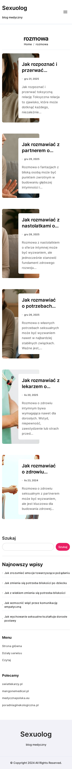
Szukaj (9, 538)
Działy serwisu (12, 653)
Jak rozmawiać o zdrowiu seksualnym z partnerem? (39, 475)
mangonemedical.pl (15, 691)
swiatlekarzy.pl (12, 684)
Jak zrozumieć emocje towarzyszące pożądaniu (37, 573)
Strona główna (12, 646)
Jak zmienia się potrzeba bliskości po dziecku (35, 583)
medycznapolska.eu (16, 698)
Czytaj (6, 660)
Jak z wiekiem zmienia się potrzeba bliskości (34, 593)
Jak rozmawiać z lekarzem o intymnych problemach (41, 389)
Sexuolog (14, 8)
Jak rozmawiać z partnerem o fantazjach (41, 150)
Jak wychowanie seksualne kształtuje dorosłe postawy (35, 618)
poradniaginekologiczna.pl (20, 705)
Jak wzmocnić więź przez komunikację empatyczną (30, 604)
